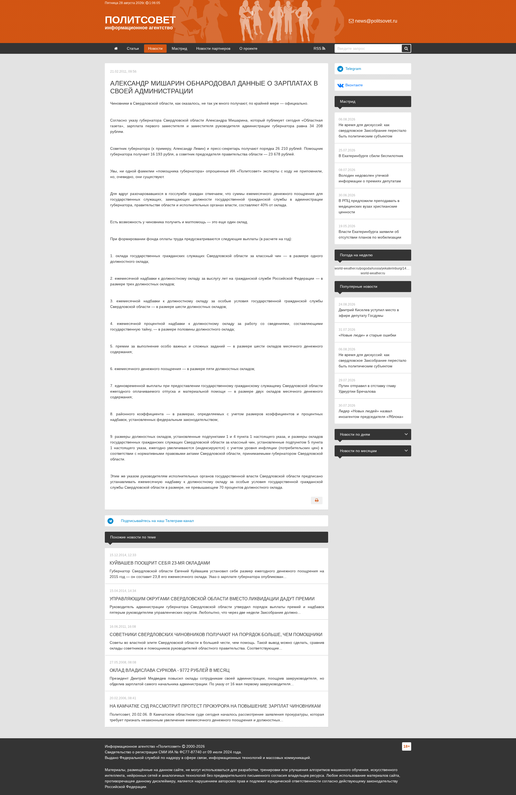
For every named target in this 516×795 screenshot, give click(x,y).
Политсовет (140, 20)
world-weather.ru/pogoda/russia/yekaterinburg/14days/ (374, 268)
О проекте (248, 48)
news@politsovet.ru (375, 21)
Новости (155, 48)
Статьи (133, 48)
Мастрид (179, 48)
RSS (318, 48)
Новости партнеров (213, 48)
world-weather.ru (373, 273)
